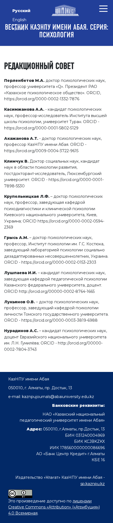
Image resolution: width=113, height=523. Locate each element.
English (19, 19)
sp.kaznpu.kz (92, 483)
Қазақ (18, 28)
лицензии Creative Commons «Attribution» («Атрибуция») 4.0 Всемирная (54, 507)
